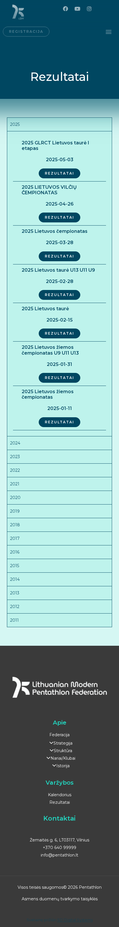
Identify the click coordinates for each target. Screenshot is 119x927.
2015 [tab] (14, 565)
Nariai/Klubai (63, 758)
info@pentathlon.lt (59, 855)
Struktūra (63, 750)
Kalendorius (59, 794)
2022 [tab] (15, 470)
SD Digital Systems (75, 919)
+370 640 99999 (59, 847)
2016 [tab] (14, 552)
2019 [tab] (15, 511)
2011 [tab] (14, 620)
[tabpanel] (59, 283)
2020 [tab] (15, 497)
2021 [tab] (14, 484)
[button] (108, 32)
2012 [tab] (14, 606)
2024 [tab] (15, 443)
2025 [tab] (15, 124)
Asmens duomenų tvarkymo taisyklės (60, 898)
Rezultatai (59, 802)
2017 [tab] (15, 538)
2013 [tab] (14, 593)
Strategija (62, 743)
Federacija (59, 734)
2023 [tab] (15, 456)
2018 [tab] (15, 524)
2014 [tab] (15, 579)
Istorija (62, 765)
